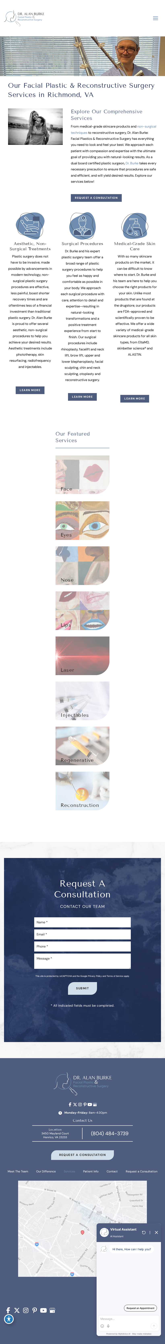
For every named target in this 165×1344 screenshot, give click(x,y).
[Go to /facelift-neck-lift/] (82, 474)
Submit (82, 988)
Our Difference (46, 1171)
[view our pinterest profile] (85, 1104)
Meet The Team (18, 1171)
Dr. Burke (132, 163)
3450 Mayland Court (55, 1135)
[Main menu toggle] (155, 18)
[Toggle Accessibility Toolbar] (9, 1319)
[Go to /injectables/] (82, 610)
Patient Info (91, 1171)
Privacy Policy (95, 975)
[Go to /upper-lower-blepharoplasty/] (82, 520)
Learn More (30, 390)
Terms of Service (115, 975)
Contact (112, 1171)
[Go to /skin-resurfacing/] (82, 655)
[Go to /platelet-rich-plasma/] (82, 746)
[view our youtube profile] (90, 1104)
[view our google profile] (94, 1104)
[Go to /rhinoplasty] (82, 565)
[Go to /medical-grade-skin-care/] (135, 285)
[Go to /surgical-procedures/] (82, 297)
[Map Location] (82, 1235)
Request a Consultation (96, 198)
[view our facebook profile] (70, 1104)
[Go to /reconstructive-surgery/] (82, 791)
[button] (96, 198)
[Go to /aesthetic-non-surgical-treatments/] (30, 291)
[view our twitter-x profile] (75, 1104)
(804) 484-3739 (110, 1133)
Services (69, 1171)
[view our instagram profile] (79, 1104)
